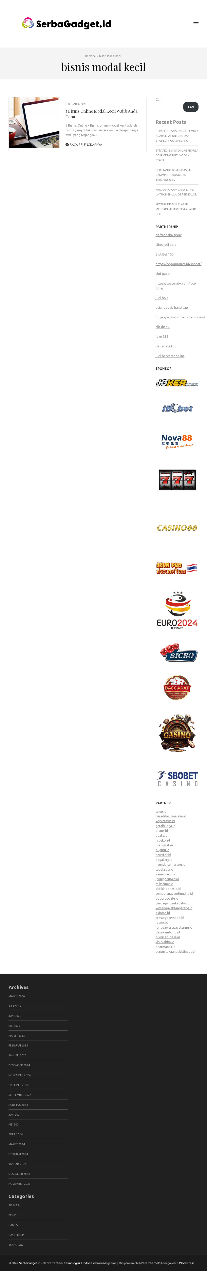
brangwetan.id (166, 845)
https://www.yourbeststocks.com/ (180, 317)
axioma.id (163, 913)
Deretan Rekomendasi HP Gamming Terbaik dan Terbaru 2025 (173, 174)
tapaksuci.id (164, 869)
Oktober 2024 (18, 1085)
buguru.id (162, 850)
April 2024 (15, 1134)
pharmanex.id (165, 947)
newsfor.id (163, 855)
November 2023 (19, 1183)
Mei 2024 (14, 1124)
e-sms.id (162, 830)
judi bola (162, 298)
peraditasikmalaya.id (171, 816)
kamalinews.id (166, 874)
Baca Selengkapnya (85, 145)
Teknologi (15, 1244)
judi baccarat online (170, 356)
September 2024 (19, 1094)
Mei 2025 (14, 1025)
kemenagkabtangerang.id (174, 908)
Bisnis (12, 1215)
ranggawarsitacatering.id (174, 927)
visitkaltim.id (165, 942)
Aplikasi (14, 1205)
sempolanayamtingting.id (174, 893)
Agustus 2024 (18, 1104)
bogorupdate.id (167, 898)
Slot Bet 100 (164, 254)
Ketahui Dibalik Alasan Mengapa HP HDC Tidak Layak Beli (176, 209)
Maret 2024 (16, 1144)
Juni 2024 (14, 1114)
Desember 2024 (19, 1065)
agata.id (162, 835)
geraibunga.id (165, 826)
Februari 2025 (18, 1045)
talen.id (161, 811)
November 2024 (19, 1075)
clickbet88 (163, 327)
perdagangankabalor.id (172, 903)
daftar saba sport (169, 235)
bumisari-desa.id (168, 937)
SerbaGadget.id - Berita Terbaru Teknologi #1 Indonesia (57, 1263)
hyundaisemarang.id (170, 864)
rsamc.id (162, 922)
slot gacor (163, 273)
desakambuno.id (168, 932)
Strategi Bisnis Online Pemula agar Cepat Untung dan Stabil (177, 155)
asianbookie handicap (172, 307)
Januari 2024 (17, 1164)
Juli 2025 (14, 1006)
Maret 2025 (16, 1035)
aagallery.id (164, 860)
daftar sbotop (166, 346)
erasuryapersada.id (170, 918)
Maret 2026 (16, 996)
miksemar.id (164, 884)
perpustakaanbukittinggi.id (175, 951)
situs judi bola (166, 244)
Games (13, 1225)
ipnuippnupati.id (167, 879)
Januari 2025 (17, 1055)
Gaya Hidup (16, 1235)
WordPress (186, 1263)
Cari (159, 99)
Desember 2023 (19, 1173)
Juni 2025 (14, 1015)
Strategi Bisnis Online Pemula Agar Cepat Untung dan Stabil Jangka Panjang (177, 135)
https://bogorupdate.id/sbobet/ (179, 264)
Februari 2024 (18, 1154)
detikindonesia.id (168, 889)
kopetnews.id (165, 821)
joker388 (162, 336)
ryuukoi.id (163, 840)
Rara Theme (149, 1263)
